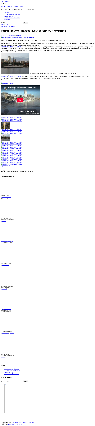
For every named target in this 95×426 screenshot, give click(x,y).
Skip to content (5, 1)
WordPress (11, 424)
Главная (6, 13)
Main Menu (4, 24)
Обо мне (7, 19)
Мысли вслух (8, 16)
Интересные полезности (12, 18)
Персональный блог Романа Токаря (12, 6)
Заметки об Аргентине (8, 26)
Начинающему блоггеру (12, 14)
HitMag (19, 424)
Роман (19, 35)
